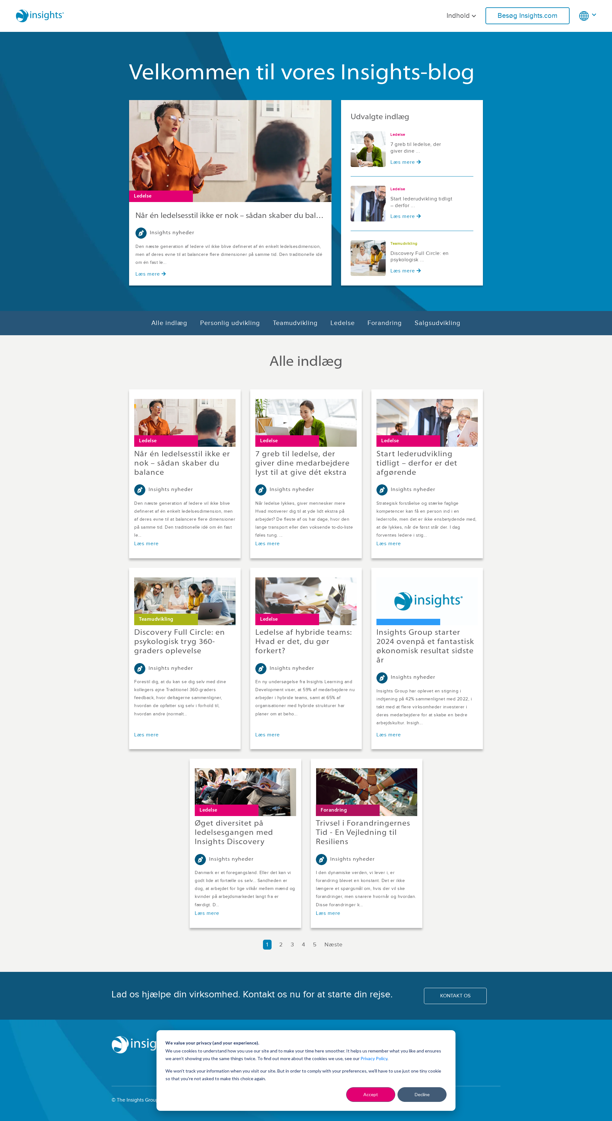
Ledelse (343, 323)
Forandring (385, 323)
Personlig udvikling (230, 323)
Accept (370, 1094)
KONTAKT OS (455, 996)
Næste (334, 944)
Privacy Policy (374, 1058)
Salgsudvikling (438, 323)
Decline (422, 1094)
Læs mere (147, 274)
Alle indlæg (169, 323)
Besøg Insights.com (527, 15)
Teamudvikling (295, 323)
